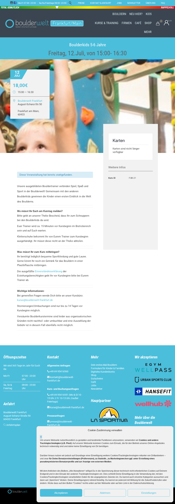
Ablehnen (105, 492)
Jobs (93, 385)
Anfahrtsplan (13, 425)
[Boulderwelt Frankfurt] (44, 23)
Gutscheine (97, 378)
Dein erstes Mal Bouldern (104, 365)
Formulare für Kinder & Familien (107, 368)
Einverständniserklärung (48, 271)
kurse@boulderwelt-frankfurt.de (35, 300)
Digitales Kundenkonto (103, 371)
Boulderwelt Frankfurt (30, 100)
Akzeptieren (61, 492)
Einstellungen (148, 492)
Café (93, 382)
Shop (93, 375)
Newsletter (96, 388)
